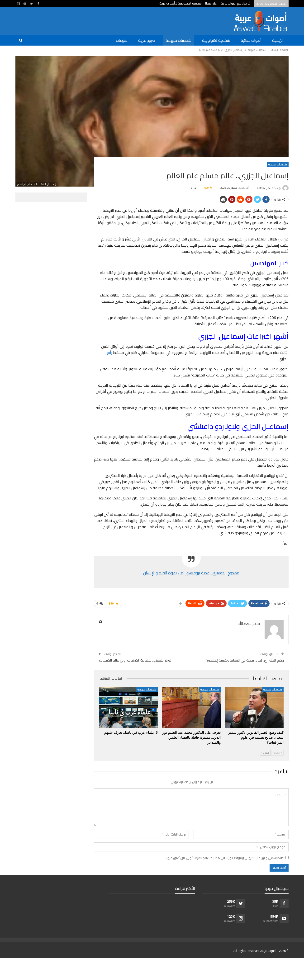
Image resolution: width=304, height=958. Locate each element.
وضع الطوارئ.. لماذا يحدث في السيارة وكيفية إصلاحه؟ (245, 660)
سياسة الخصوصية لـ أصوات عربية (180, 3)
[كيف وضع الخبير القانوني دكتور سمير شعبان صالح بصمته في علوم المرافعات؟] (254, 707)
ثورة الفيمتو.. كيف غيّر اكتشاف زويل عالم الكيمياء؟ (135, 660)
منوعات (122, 40)
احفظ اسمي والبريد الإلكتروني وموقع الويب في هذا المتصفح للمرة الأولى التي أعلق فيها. (225, 857)
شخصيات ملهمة (178, 40)
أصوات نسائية (251, 40)
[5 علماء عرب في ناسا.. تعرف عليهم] (128, 707)
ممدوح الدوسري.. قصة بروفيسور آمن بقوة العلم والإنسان (191, 573)
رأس (108, 352)
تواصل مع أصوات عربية (235, 3)
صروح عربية (146, 40)
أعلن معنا (211, 3)
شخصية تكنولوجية (216, 40)
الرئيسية (278, 40)
